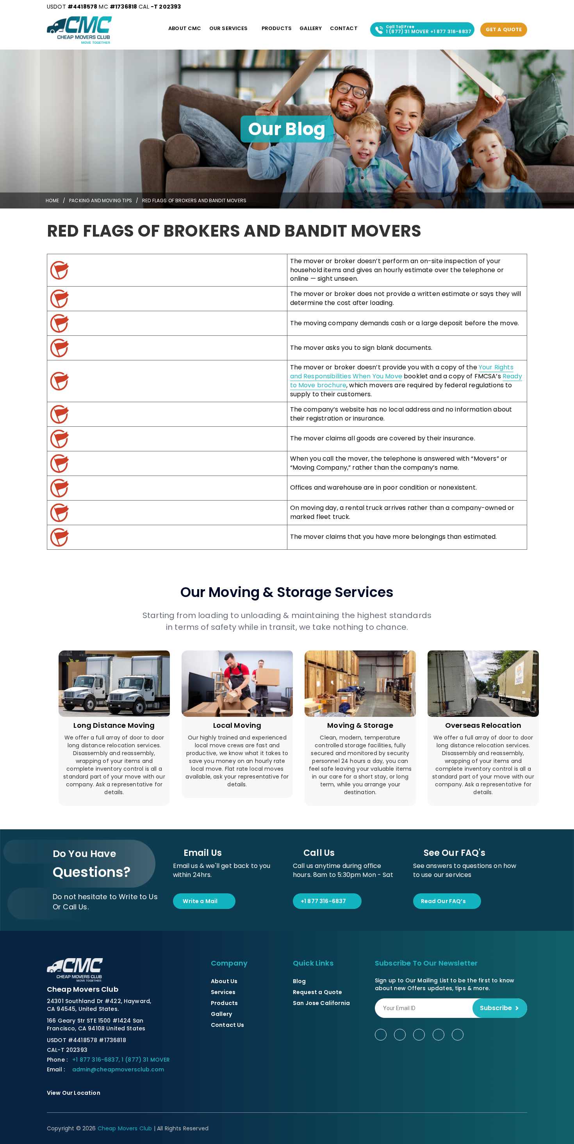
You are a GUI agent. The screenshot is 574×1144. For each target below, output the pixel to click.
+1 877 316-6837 (323, 901)
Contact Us (227, 1025)
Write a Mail (200, 901)
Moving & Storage (360, 725)
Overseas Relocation (483, 725)
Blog (299, 981)
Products (277, 28)
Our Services (228, 28)
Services (223, 992)
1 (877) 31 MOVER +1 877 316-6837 (428, 29)
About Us (224, 981)
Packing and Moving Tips (100, 200)
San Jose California (321, 1003)
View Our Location (74, 1093)
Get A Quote (504, 29)
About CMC (184, 28)
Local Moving (237, 725)
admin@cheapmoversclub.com (118, 1069)
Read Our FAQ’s (443, 901)
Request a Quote (317, 992)
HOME (52, 200)
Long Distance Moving (114, 725)
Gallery (310, 28)
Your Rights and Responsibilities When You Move (401, 372)
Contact (344, 28)
